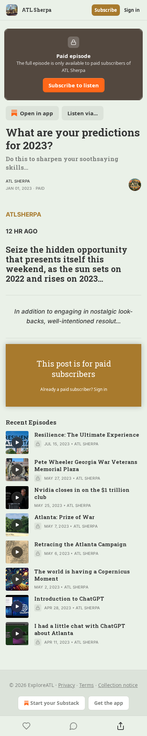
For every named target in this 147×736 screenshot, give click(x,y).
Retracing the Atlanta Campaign (80, 544)
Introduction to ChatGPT (69, 598)
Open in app (36, 113)
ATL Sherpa (18, 181)
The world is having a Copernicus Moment (82, 575)
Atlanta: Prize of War (64, 516)
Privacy (66, 685)
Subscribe (106, 10)
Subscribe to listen (74, 85)
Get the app (108, 702)
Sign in (132, 10)
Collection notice (118, 685)
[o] (17, 442)
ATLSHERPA (23, 214)
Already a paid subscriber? (73, 389)
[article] (73, 442)
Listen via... (82, 113)
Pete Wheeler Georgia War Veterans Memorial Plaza (85, 465)
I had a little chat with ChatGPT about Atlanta (79, 629)
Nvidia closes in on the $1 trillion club (82, 493)
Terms (86, 685)
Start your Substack (54, 702)
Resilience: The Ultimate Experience (86, 434)
